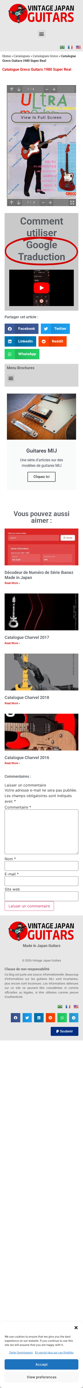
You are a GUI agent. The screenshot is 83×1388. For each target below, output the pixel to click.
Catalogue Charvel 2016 (27, 757)
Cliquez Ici (41, 477)
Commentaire (18, 807)
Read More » (12, 583)
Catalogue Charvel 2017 (27, 637)
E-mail (12, 874)
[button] (76, 1327)
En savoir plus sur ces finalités (54, 1352)
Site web (12, 889)
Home (6, 56)
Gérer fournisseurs (21, 1352)
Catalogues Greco (45, 56)
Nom (10, 859)
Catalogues (22, 56)
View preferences (41, 1377)
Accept (42, 1364)
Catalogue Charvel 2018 (27, 697)
